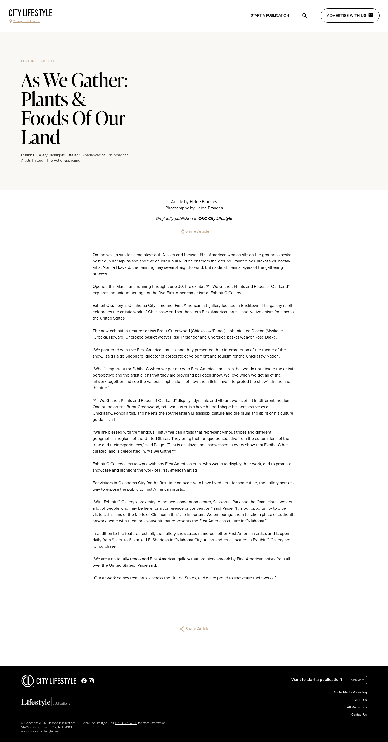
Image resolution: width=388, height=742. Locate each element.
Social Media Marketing (350, 692)
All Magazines (357, 707)
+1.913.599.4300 (126, 723)
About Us (360, 700)
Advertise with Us (346, 15)
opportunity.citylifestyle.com (40, 731)
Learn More (357, 680)
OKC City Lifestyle (215, 218)
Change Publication (26, 21)
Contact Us (359, 714)
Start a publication (270, 15)
